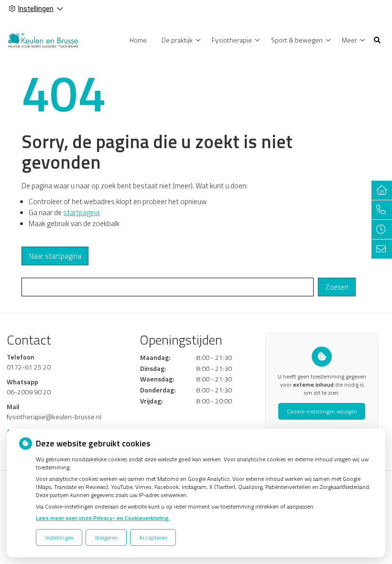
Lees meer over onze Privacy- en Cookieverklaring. (103, 517)
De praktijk (177, 40)
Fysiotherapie (232, 40)
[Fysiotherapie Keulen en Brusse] (43, 39)
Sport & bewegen (297, 40)
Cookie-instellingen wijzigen (322, 411)
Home (138, 40)
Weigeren (106, 537)
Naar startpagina (55, 255)
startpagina (81, 212)
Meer (349, 40)
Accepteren (153, 537)
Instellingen (59, 537)
